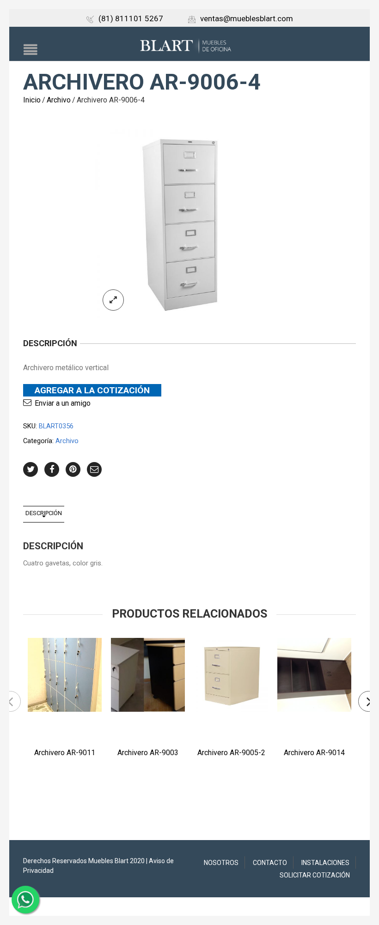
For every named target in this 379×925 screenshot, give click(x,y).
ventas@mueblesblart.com (246, 18)
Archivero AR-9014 (314, 752)
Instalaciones (325, 862)
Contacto (270, 862)
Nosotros (221, 862)
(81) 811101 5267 (130, 18)
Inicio (32, 100)
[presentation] (10, 701)
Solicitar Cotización (315, 875)
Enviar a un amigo (63, 403)
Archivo (59, 100)
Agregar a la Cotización (92, 390)
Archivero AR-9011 (64, 752)
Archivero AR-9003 (147, 752)
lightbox (113, 300)
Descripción (43, 513)
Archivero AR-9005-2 (231, 752)
